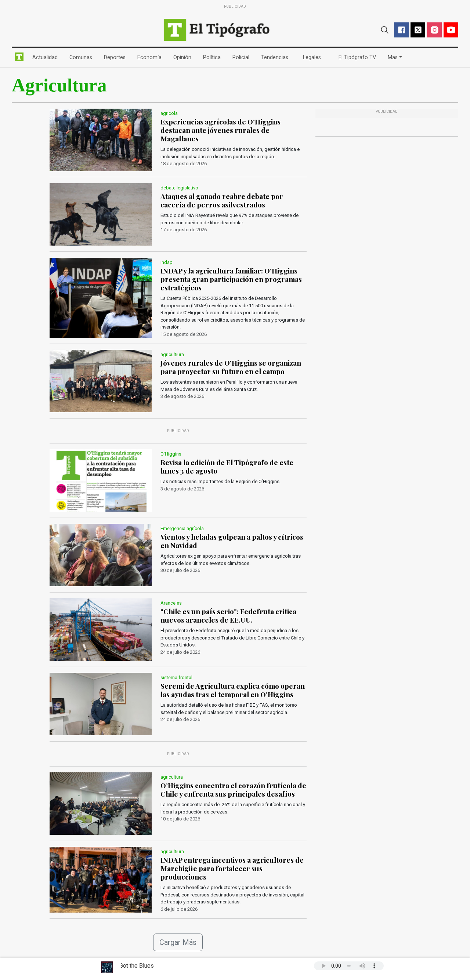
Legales (313, 57)
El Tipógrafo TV (359, 57)
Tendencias (276, 57)
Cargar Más (177, 942)
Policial (242, 57)
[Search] (384, 29)
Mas (393, 57)
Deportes (116, 57)
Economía (150, 57)
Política (213, 57)
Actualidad (46, 57)
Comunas (82, 57)
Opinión (183, 57)
